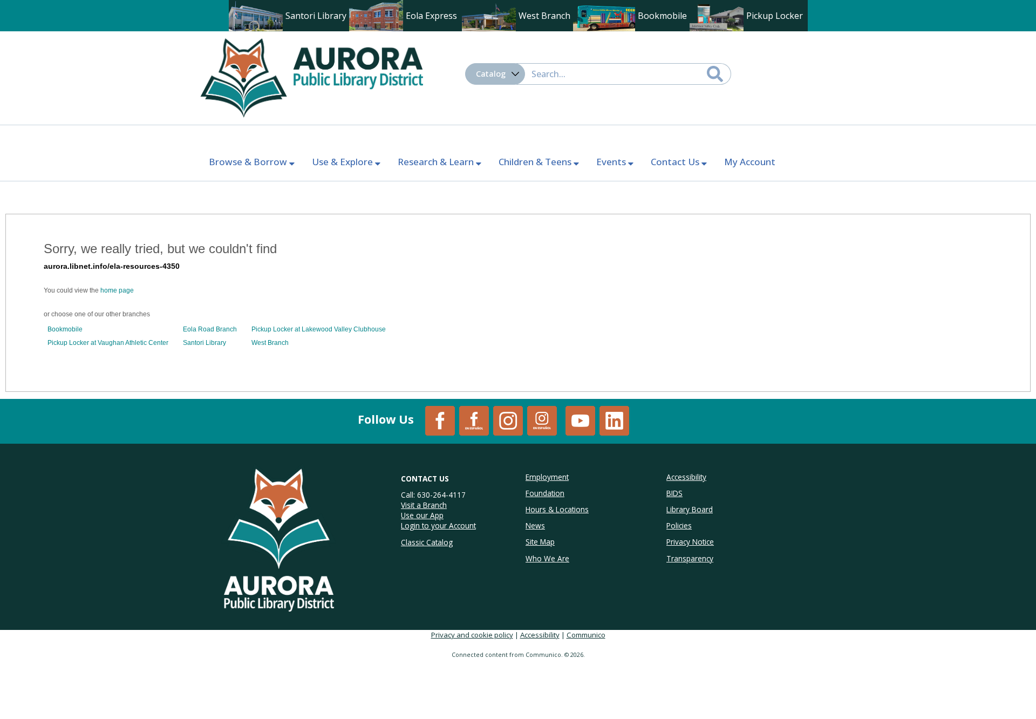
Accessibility (540, 635)
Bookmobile (65, 329)
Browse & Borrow (249, 161)
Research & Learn (437, 161)
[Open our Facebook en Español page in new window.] (474, 420)
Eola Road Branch (210, 329)
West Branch (270, 343)
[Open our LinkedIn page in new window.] (614, 420)
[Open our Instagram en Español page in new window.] (542, 420)
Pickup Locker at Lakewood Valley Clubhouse (318, 329)
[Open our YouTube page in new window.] (580, 420)
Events (612, 161)
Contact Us (676, 161)
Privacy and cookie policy (472, 635)
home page (117, 290)
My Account (749, 161)
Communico (586, 635)
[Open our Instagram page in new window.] (508, 420)
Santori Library (204, 343)
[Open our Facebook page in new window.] (440, 420)
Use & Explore (343, 161)
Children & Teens (536, 161)
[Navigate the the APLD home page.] (311, 77)
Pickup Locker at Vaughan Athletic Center (107, 343)
